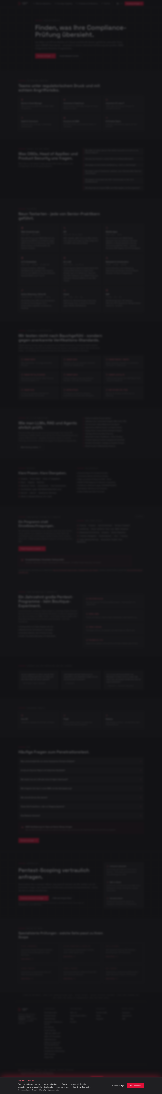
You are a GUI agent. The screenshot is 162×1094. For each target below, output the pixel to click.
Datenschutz (53, 1090)
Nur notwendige (118, 1086)
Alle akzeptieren (135, 1086)
